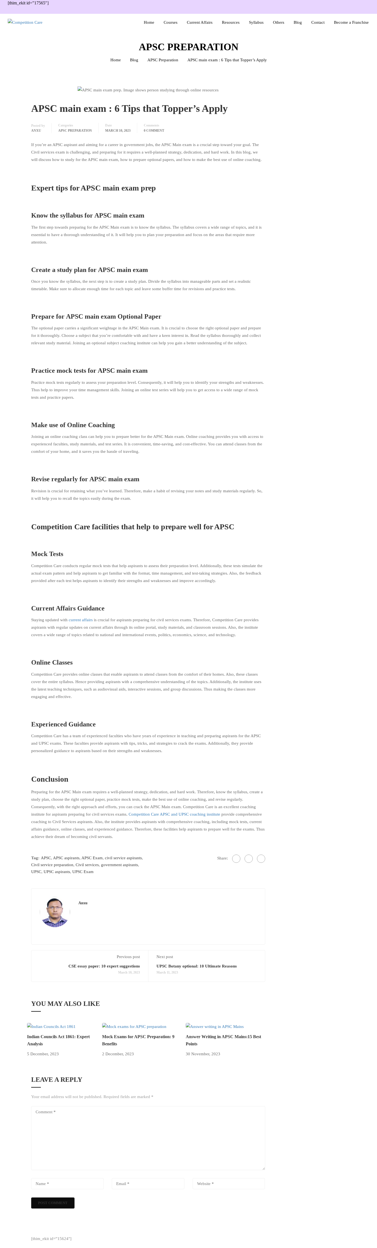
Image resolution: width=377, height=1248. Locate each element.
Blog (298, 22)
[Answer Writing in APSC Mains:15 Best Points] (215, 1026)
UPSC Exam (83, 871)
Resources (231, 22)
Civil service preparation (52, 865)
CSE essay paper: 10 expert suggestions (104, 966)
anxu (36, 131)
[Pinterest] (261, 859)
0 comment (154, 131)
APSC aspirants (66, 858)
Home (149, 22)
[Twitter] (249, 859)
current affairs (81, 620)
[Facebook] (236, 859)
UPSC (36, 871)
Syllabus (256, 22)
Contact (318, 22)
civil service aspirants (123, 858)
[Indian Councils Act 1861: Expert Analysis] (51, 1026)
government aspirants (119, 865)
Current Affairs (200, 22)
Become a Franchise (351, 22)
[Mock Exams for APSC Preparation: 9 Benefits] (134, 1026)
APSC (46, 858)
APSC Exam (92, 858)
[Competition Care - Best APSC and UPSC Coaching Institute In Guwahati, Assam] (41, 22)
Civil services (87, 865)
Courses (170, 22)
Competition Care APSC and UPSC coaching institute (174, 814)
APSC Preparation (162, 60)
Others (278, 22)
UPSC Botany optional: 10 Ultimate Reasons (196, 966)
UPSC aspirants (57, 871)
